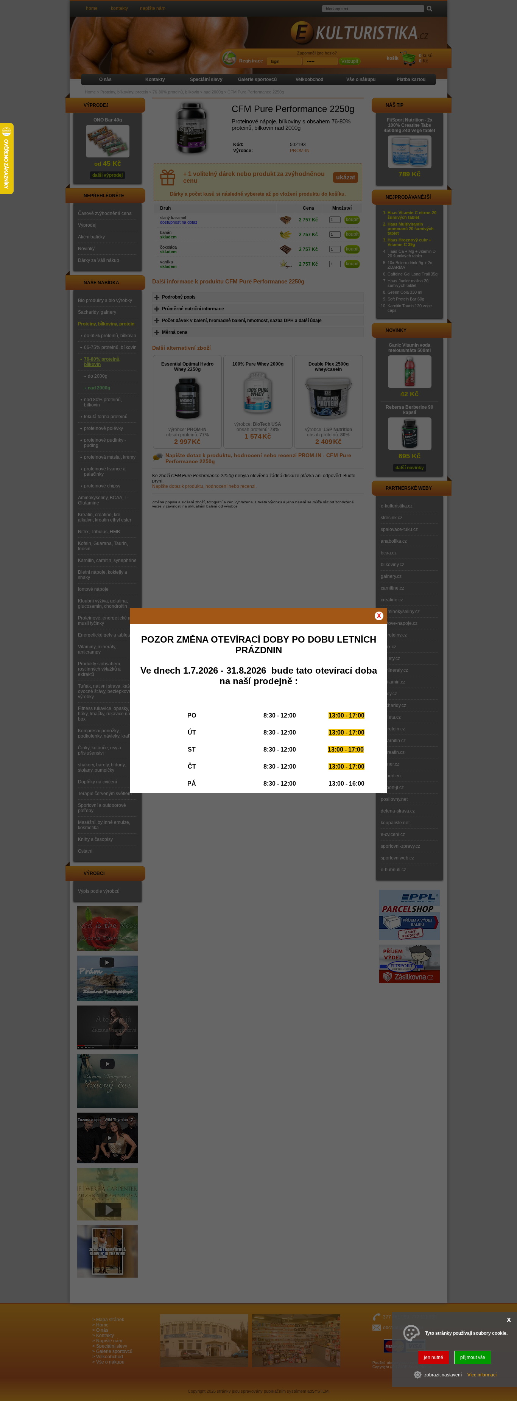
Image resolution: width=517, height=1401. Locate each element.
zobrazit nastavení (443, 1374)
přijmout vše (472, 1357)
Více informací (482, 1374)
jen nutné (433, 1357)
